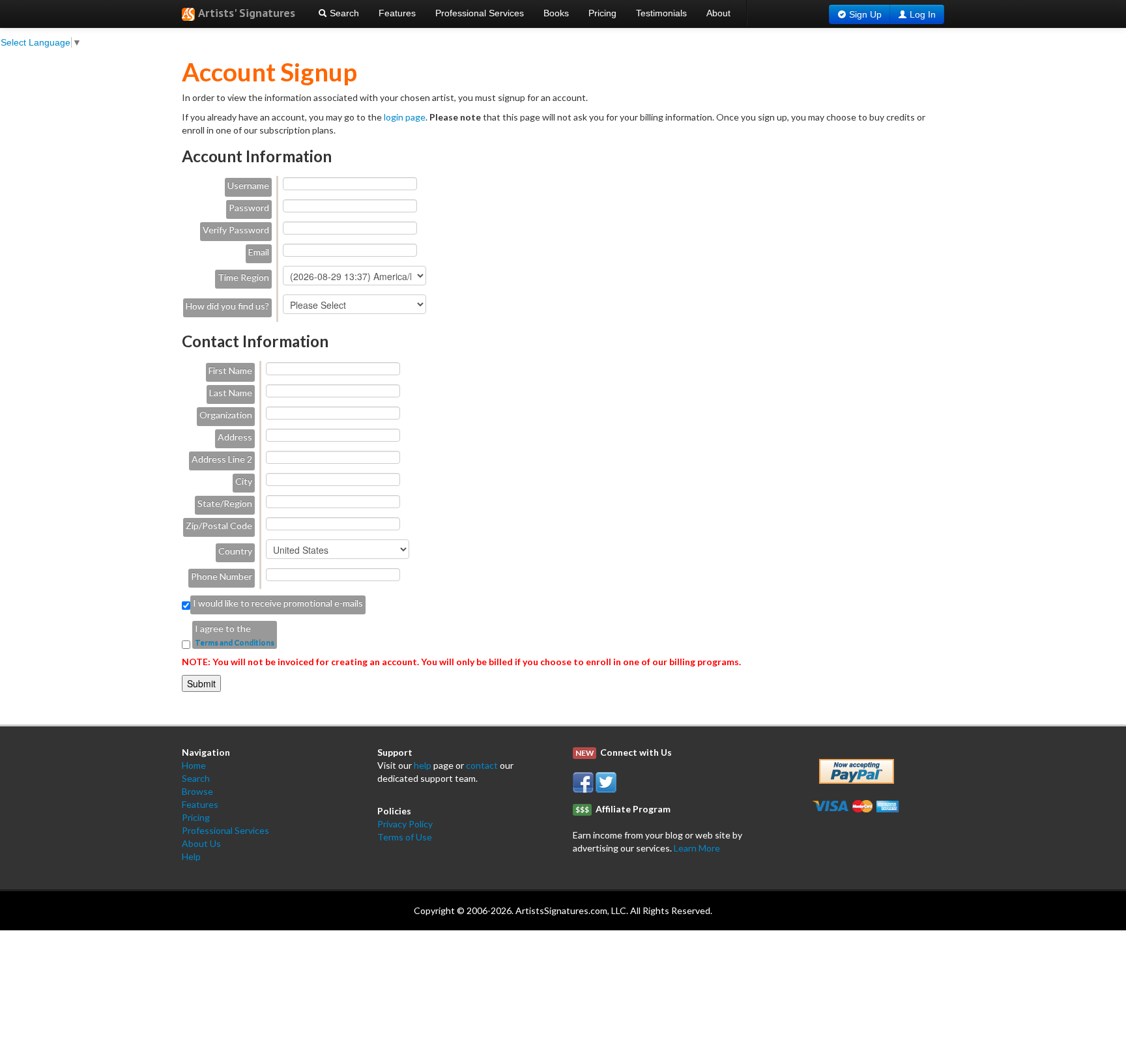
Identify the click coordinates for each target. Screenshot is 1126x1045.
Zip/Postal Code (219, 525)
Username (248, 185)
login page (405, 116)
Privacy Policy (405, 823)
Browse (197, 791)
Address (235, 436)
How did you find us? (227, 305)
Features (397, 13)
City (243, 481)
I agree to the (223, 628)
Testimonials (661, 13)
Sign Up (865, 14)
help (422, 765)
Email (258, 251)
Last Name (230, 392)
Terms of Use (404, 836)
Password (249, 207)
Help (191, 856)
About (718, 13)
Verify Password (236, 229)
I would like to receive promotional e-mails (278, 602)
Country (235, 550)
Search (343, 13)
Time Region (243, 277)
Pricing (602, 13)
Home (194, 765)
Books (556, 13)
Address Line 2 (222, 459)
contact (482, 765)
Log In (923, 14)
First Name (230, 370)
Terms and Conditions (234, 643)
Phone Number (221, 576)
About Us (201, 843)
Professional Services (479, 13)
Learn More (697, 847)
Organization (225, 414)
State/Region (224, 503)
